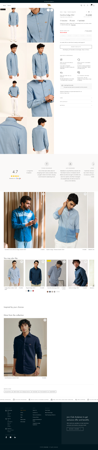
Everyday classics (26, 391)
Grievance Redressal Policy (37, 420)
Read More (73, 24)
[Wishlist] (90, 5)
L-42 (77, 36)
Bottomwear (23, 419)
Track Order (47, 410)
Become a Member (74, 429)
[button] (4, 5)
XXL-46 (89, 36)
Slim (87, 40)
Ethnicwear (23, 421)
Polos (22, 415)
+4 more (58, 291)
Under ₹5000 (52, 391)
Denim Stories (17, 391)
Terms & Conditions (37, 415)
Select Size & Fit (76, 46)
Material (62, 105)
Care (61, 97)
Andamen (46, 447)
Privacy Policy (36, 417)
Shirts (22, 412)
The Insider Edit (43, 391)
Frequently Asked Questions (36, 424)
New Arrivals (23, 410)
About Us (35, 410)
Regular (71, 40)
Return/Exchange (48, 412)
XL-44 (83, 36)
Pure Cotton (35, 391)
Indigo (65, 12)
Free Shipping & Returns (50, 415)
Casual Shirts (8, 391)
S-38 (64, 36)
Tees (21, 417)
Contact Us (35, 412)
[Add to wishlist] (48, 10)
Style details (63, 101)
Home (61, 12)
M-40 (70, 36)
